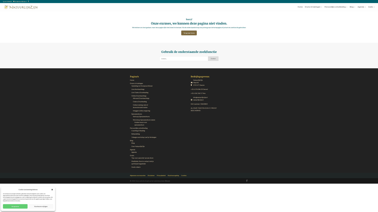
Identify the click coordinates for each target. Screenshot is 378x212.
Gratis (370, 7)
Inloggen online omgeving (141, 111)
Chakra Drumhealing (140, 101)
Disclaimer (151, 175)
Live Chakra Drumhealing (139, 92)
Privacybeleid (161, 175)
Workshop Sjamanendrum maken (144, 120)
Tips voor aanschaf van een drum (142, 158)
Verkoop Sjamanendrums (141, 116)
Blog (351, 7)
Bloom (167, 181)
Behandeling (135, 134)
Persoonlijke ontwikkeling (335, 7)
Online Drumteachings (138, 96)
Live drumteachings (138, 89)
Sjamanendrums (136, 114)
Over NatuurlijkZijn (138, 146)
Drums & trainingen (312, 7)
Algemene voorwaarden (137, 175)
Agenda (361, 7)
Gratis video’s (136, 167)
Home (300, 7)
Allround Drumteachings (141, 98)
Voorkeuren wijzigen (41, 206)
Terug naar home (189, 33)
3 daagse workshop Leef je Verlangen (143, 137)
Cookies (184, 175)
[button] (52, 190)
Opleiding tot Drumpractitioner (142, 86)
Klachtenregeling (173, 175)
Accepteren (15, 206)
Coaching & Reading (138, 131)
